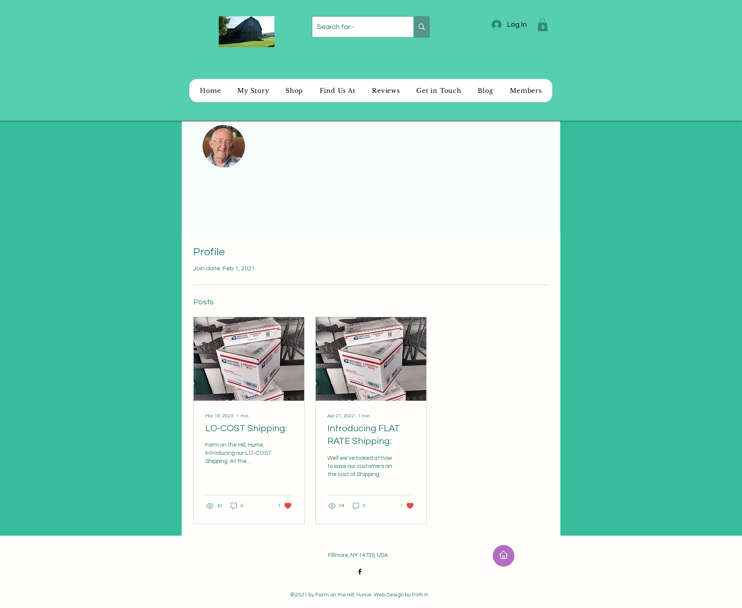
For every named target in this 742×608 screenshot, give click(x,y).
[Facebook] (360, 572)
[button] (542, 24)
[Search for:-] (421, 27)
